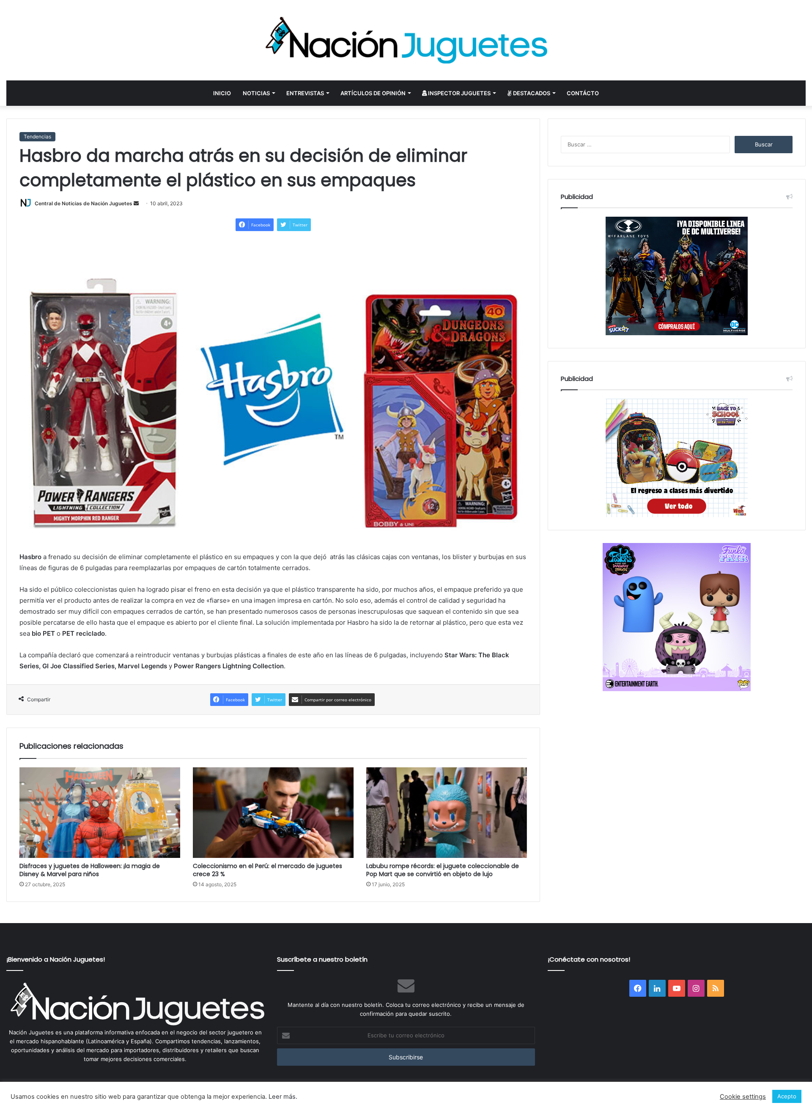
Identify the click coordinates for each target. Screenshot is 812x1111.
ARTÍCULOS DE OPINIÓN (373, 93)
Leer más (282, 1096)
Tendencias (37, 136)
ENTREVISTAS (305, 93)
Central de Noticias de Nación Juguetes (83, 203)
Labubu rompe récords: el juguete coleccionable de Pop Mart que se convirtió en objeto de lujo (442, 870)
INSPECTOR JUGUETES (459, 93)
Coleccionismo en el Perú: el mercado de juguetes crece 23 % (267, 870)
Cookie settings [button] (743, 1096)
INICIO (222, 93)
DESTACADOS (531, 93)
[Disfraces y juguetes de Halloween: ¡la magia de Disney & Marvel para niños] (99, 812)
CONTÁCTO (583, 93)
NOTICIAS (256, 93)
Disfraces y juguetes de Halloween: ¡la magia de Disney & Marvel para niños (89, 870)
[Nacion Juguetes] (406, 40)
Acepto (786, 1096)
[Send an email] (136, 203)
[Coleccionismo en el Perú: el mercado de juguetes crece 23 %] (273, 812)
